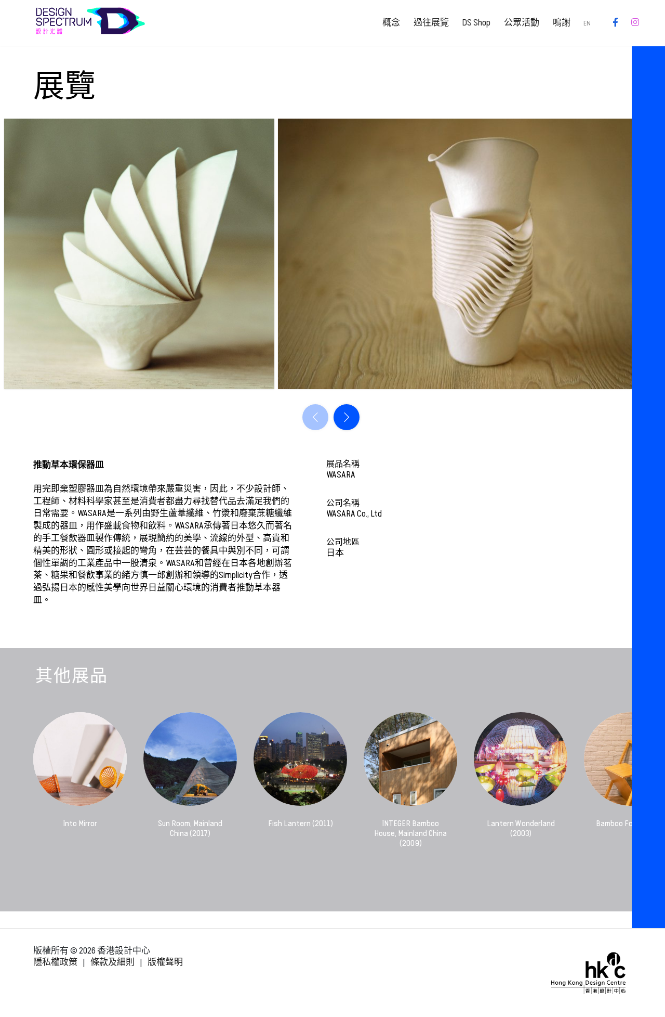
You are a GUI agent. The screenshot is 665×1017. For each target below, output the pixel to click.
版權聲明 (165, 962)
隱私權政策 (55, 962)
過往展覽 (431, 23)
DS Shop (476, 23)
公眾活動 (521, 23)
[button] (347, 417)
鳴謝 (561, 23)
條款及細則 (112, 962)
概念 (391, 23)
